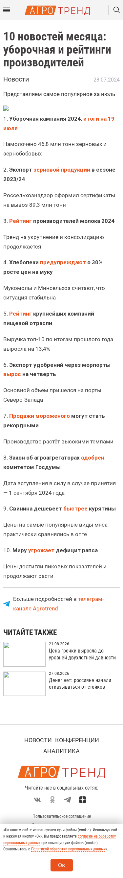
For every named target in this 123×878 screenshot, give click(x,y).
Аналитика (61, 750)
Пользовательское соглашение (61, 816)
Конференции (77, 740)
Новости (38, 740)
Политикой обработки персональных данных (68, 849)
